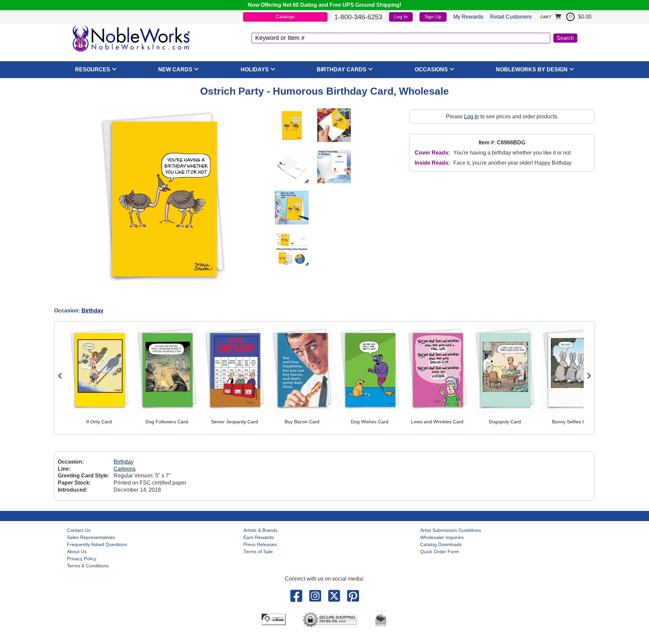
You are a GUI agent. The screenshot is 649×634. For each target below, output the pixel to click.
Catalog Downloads (441, 544)
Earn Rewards (258, 537)
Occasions (431, 69)
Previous (63, 375)
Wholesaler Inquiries (442, 537)
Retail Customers (511, 17)
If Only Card (99, 421)
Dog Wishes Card (369, 421)
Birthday (92, 310)
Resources (92, 69)
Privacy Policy (81, 558)
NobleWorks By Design (532, 69)
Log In (401, 16)
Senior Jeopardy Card (234, 421)
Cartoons (125, 469)
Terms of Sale (258, 551)
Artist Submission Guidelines (450, 530)
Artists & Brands (260, 530)
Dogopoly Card (505, 421)
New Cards (175, 69)
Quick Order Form (439, 551)
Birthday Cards (341, 69)
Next (586, 375)
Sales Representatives (91, 537)
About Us (77, 551)
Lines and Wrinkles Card (437, 421)
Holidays (255, 69)
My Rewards (468, 17)
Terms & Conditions (88, 565)
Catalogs (285, 16)
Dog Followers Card (166, 421)
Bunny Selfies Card (572, 421)
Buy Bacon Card (302, 421)
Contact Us (79, 530)
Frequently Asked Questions (97, 544)
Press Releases (260, 544)
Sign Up (433, 16)
